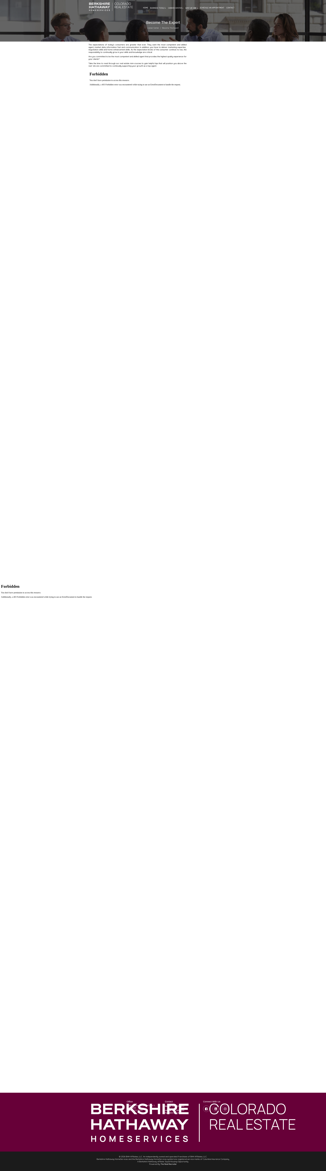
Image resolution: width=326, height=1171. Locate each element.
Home (145, 8)
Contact (230, 8)
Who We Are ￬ (191, 8)
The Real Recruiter (169, 1164)
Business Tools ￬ (158, 8)
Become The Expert (170, 28)
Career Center (153, 28)
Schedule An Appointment (212, 8)
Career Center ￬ (175, 8)
